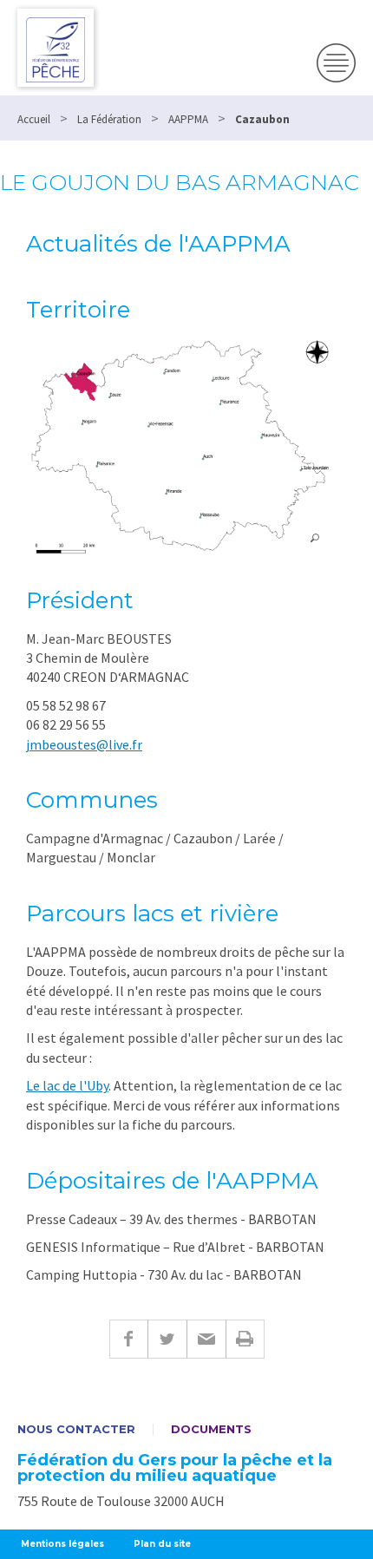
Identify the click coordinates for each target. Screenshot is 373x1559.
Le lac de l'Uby (67, 1085)
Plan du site (162, 1543)
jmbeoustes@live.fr (84, 744)
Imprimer (245, 1339)
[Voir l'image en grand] (178, 446)
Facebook (128, 1339)
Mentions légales (62, 1543)
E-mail (206, 1339)
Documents (211, 1429)
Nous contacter (76, 1429)
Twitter (166, 1339)
